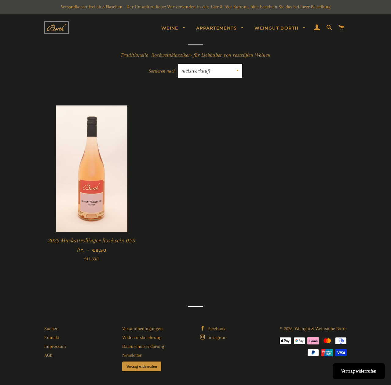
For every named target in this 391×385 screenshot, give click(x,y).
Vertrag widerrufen (141, 366)
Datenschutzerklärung (143, 346)
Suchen (51, 328)
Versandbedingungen (142, 328)
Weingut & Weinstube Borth (320, 328)
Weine (170, 28)
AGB (48, 355)
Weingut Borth (277, 28)
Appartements (217, 28)
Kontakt (51, 337)
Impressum (55, 346)
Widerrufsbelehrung (141, 337)
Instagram (216, 337)
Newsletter (132, 355)
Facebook (215, 328)
